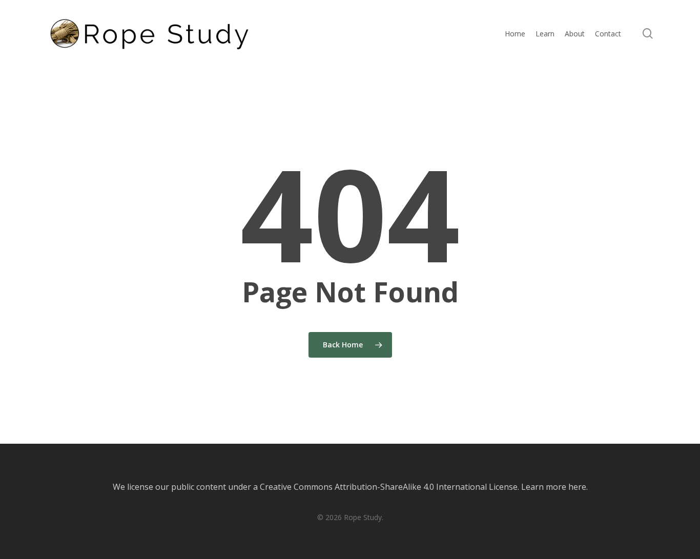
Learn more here (553, 486)
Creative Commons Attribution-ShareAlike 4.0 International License (389, 486)
